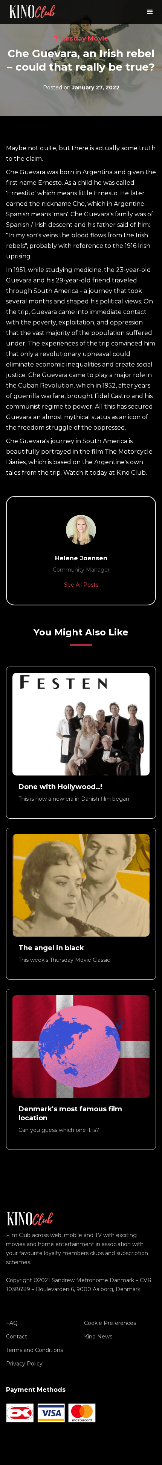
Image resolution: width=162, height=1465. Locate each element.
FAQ (12, 1323)
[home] (32, 12)
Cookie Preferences (110, 1323)
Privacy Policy (24, 1363)
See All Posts (81, 584)
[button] (150, 12)
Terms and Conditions (34, 1350)
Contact (16, 1336)
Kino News (98, 1336)
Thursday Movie (81, 38)
